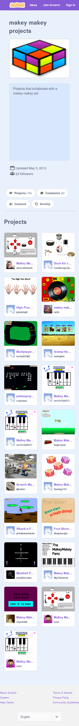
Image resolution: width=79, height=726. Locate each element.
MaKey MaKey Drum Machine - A (25, 263)
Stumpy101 (60, 489)
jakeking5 (22, 312)
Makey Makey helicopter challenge (63, 440)
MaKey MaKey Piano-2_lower (25, 440)
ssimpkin (59, 356)
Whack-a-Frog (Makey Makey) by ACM (25, 529)
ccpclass (21, 400)
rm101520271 (62, 400)
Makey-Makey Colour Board (25, 617)
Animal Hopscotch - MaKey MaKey (63, 352)
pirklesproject (25, 396)
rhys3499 (21, 622)
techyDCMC (23, 356)
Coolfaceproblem (63, 268)
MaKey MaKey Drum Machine (63, 617)
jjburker (20, 489)
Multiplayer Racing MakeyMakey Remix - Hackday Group (25, 352)
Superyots (60, 445)
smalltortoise (24, 577)
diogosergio (60, 533)
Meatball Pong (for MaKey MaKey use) (25, 573)
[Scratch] (17, 5)
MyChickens (61, 577)
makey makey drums (63, 307)
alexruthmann (24, 268)
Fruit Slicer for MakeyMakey (63, 529)
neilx (56, 312)
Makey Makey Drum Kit (63, 484)
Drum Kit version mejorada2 (63, 263)
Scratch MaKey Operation (25, 484)
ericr (56, 622)
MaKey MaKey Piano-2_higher (63, 396)
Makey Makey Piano (63, 573)
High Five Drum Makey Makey (25, 307)
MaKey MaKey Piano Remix (25, 661)
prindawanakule (25, 533)
